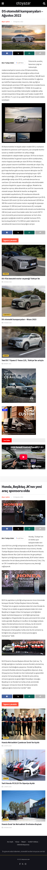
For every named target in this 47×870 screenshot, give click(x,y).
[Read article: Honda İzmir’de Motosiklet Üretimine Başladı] (23, 806)
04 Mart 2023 (7, 363)
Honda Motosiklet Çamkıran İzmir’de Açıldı (20, 742)
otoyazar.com (26, 859)
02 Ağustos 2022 (18, 497)
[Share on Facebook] (7, 53)
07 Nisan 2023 (7, 323)
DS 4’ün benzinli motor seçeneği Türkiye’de (21, 278)
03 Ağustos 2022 (18, 22)
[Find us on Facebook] (19, 864)
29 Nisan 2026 (7, 827)
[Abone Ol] (19, 63)
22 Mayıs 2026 (7, 746)
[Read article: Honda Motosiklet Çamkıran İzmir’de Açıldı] (23, 724)
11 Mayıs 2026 (7, 787)
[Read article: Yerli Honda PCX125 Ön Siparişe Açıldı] (23, 765)
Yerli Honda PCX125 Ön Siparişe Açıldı (18, 783)
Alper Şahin (6, 22)
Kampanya (7, 314)
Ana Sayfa (10, 842)
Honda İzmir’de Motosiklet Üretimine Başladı (22, 824)
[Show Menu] (3, 3)
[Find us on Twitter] (23, 864)
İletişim (23, 842)
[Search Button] (44, 3)
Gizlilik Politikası (33, 842)
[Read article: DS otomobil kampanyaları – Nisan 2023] (23, 301)
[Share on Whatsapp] (29, 53)
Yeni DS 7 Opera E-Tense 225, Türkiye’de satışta (23, 360)
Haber (6, 274)
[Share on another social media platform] (40, 53)
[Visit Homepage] (23, 3)
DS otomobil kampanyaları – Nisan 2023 (19, 319)
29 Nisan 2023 (7, 282)
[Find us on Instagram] (25, 864)
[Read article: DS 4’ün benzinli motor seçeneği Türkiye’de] (23, 260)
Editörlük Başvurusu (23, 845)
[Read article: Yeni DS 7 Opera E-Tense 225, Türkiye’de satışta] (23, 342)
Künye (17, 842)
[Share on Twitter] (18, 53)
